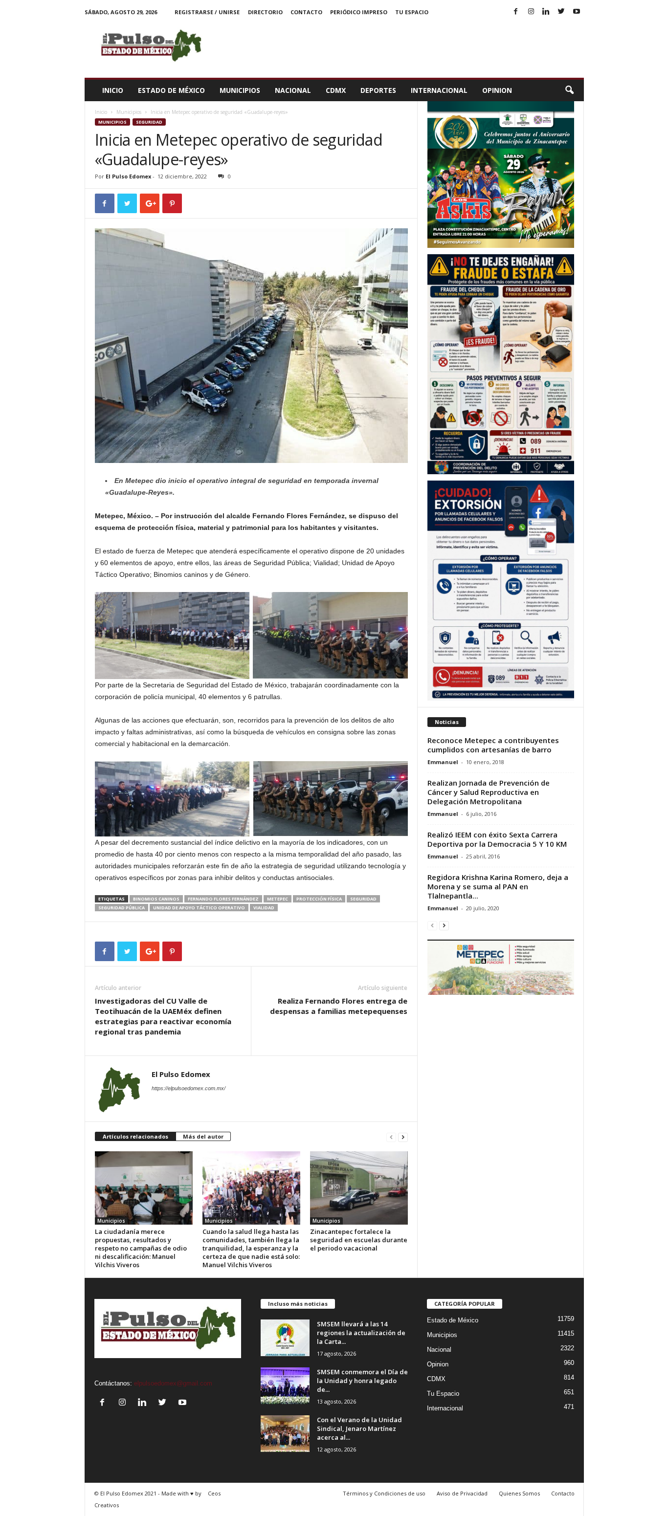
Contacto (306, 12)
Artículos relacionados (135, 1136)
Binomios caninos (156, 899)
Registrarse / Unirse (207, 12)
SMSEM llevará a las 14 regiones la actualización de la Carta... (361, 1332)
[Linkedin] (546, 12)
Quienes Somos (519, 1493)
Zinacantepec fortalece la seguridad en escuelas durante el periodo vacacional (358, 1239)
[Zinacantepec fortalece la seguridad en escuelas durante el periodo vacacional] (359, 1188)
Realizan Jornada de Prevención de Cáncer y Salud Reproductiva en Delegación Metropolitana (488, 792)
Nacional (293, 90)
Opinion (497, 90)
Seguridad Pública (121, 907)
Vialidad (263, 907)
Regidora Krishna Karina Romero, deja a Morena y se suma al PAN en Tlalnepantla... (497, 886)
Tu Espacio (411, 12)
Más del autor (203, 1136)
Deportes (378, 90)
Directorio (265, 12)
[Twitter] (561, 12)
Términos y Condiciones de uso (384, 1493)
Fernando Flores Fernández (223, 899)
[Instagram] (531, 12)
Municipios (240, 90)
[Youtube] (576, 12)
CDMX (336, 90)
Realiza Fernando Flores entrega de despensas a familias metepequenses (338, 1006)
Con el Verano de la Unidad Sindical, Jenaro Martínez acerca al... (359, 1428)
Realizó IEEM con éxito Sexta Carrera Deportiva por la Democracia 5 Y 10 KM (497, 839)
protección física (319, 899)
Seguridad (149, 122)
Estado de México (171, 90)
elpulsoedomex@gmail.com (173, 1383)
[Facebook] (516, 12)
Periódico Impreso (358, 12)
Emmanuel (442, 762)
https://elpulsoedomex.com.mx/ (188, 1088)
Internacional (439, 90)
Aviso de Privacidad (462, 1493)
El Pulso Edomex (128, 176)
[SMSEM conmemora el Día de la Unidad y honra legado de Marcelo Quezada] (285, 1385)
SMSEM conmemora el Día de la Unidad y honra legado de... (362, 1380)
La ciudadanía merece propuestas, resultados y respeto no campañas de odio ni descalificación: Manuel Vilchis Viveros (141, 1248)
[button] (569, 90)
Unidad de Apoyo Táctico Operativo (199, 907)
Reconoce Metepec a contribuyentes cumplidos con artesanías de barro (493, 744)
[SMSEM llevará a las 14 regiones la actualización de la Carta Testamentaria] (285, 1337)
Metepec (277, 899)
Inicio (112, 90)
